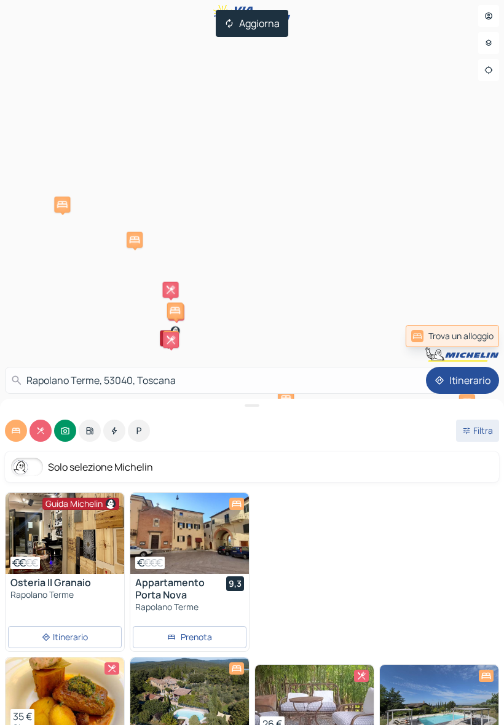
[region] (65, 533)
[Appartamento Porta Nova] (189, 533)
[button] (135, 240)
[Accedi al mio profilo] (488, 16)
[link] (469, 336)
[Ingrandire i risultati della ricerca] (252, 405)
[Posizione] (488, 70)
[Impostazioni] (488, 43)
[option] (16, 431)
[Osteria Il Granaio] (65, 533)
